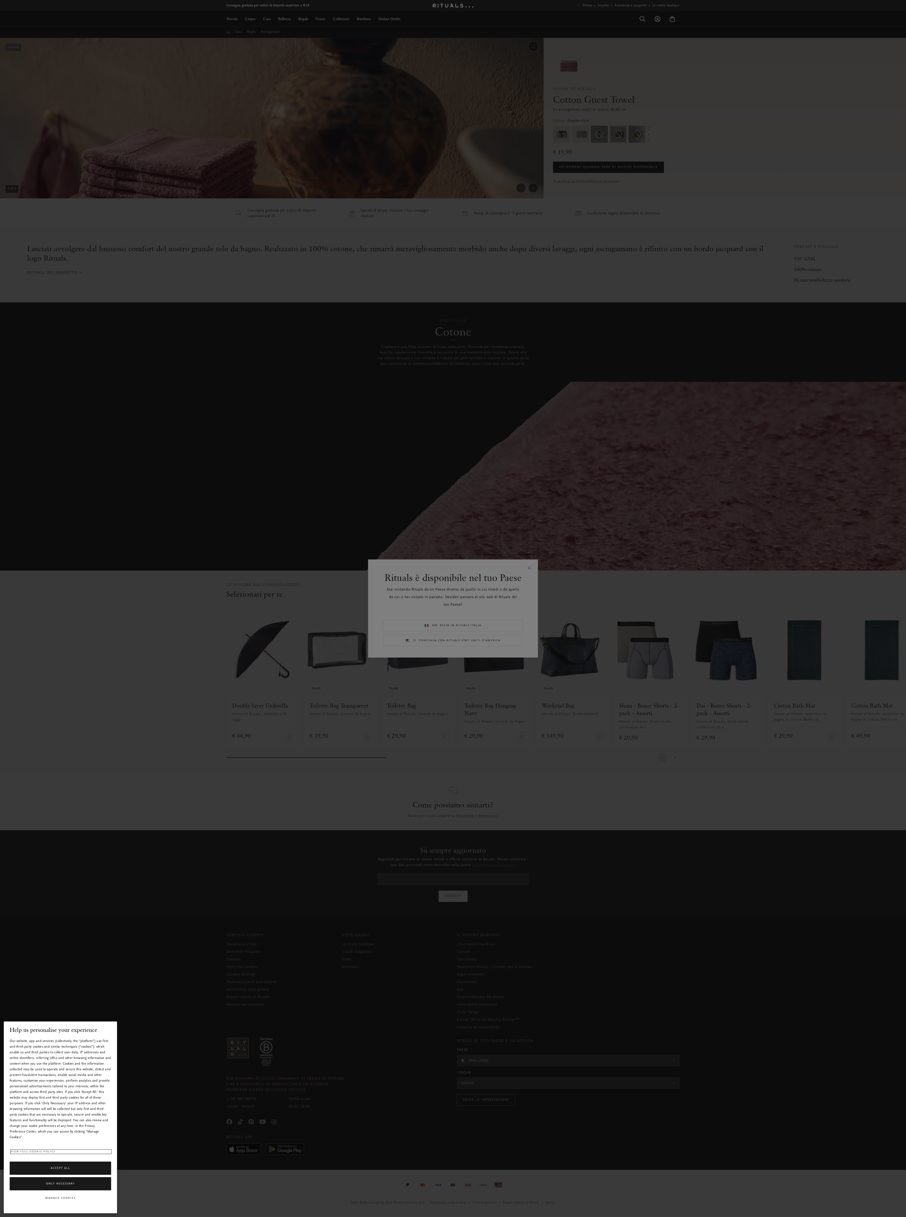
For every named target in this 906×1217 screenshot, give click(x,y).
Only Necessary (60, 1183)
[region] (60, 1117)
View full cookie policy (33, 1151)
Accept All (60, 1168)
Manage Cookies (60, 1198)
